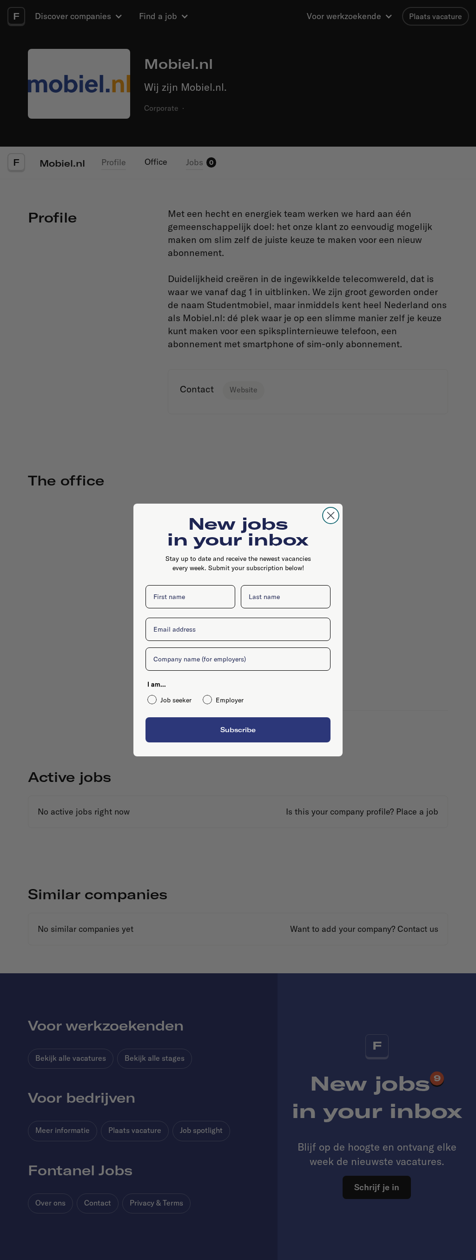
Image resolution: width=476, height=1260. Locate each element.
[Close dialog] (331, 515)
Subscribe (238, 730)
